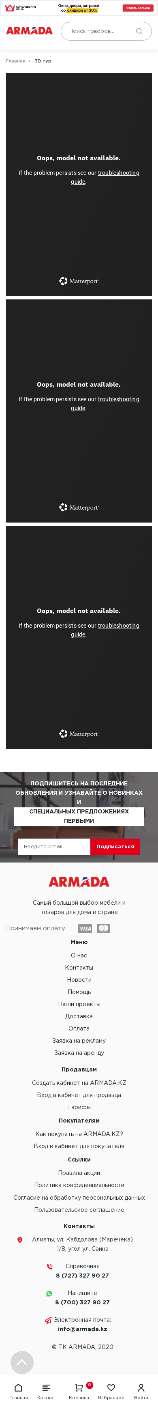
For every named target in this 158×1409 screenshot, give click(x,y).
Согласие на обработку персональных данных (79, 1198)
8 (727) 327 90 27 (82, 1275)
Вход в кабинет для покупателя (79, 1146)
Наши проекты (79, 1004)
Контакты (79, 968)
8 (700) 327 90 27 (82, 1302)
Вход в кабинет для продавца (79, 1095)
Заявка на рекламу (79, 1041)
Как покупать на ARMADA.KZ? (79, 1134)
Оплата (79, 1028)
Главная (16, 61)
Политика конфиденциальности (79, 1185)
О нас (79, 955)
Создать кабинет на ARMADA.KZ (79, 1083)
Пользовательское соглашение (79, 1210)
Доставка (79, 1016)
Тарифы (79, 1107)
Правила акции (79, 1173)
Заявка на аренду (79, 1053)
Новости (79, 980)
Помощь (79, 992)
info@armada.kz (82, 1329)
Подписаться (115, 847)
